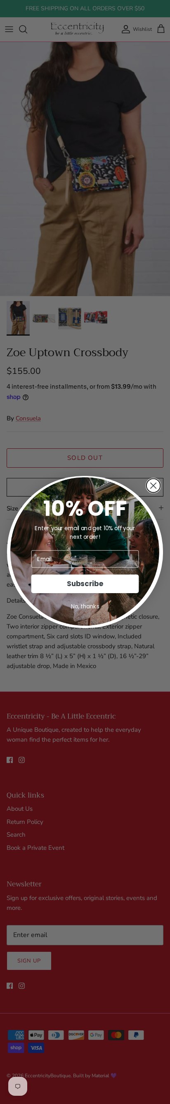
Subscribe (85, 584)
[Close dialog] (153, 486)
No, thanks (85, 606)
